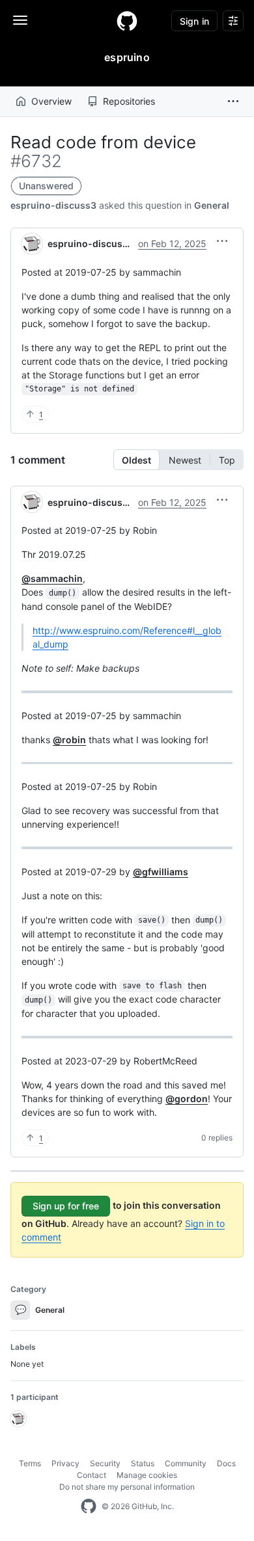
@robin (69, 739)
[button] (233, 101)
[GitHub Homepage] (88, 1506)
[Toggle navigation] (20, 20)
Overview (51, 101)
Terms (30, 1463)
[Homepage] (127, 20)
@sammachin (52, 578)
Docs (226, 1463)
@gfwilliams (160, 871)
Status (142, 1463)
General (211, 205)
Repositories (129, 101)
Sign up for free (66, 1205)
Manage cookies (147, 1475)
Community (185, 1463)
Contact (91, 1475)
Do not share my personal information (127, 1487)
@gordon (186, 1098)
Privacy (65, 1463)
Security (105, 1463)
